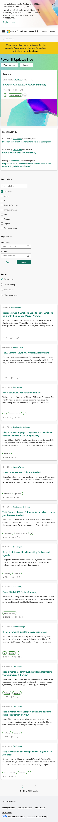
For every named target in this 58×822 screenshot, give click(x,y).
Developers (8, 533)
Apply (23, 262)
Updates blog (9, 39)
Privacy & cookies (25, 807)
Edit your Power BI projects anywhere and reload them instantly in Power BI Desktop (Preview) (27, 434)
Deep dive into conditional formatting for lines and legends (26, 141)
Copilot (11, 653)
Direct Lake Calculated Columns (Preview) (21, 472)
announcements (15, 95)
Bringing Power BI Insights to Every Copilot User (24, 631)
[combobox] (14, 246)
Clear (8, 262)
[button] (28, 246)
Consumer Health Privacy (37, 816)
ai (5, 95)
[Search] (36, 31)
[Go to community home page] (20, 31)
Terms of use (40, 807)
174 (34, 785)
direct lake (7, 494)
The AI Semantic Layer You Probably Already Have (25, 352)
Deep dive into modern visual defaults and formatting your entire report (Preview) (27, 673)
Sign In (52, 31)
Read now (33, 51)
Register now (9, 22)
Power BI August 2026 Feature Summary (24, 84)
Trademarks (7, 812)
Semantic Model (21, 533)
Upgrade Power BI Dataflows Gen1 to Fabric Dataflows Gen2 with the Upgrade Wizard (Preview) (27, 164)
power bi (7, 454)
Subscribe (26, 65)
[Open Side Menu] (4, 31)
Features (7, 573)
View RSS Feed (9, 65)
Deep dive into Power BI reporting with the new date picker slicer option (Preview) (26, 713)
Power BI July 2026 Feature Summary (19, 591)
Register (44, 31)
